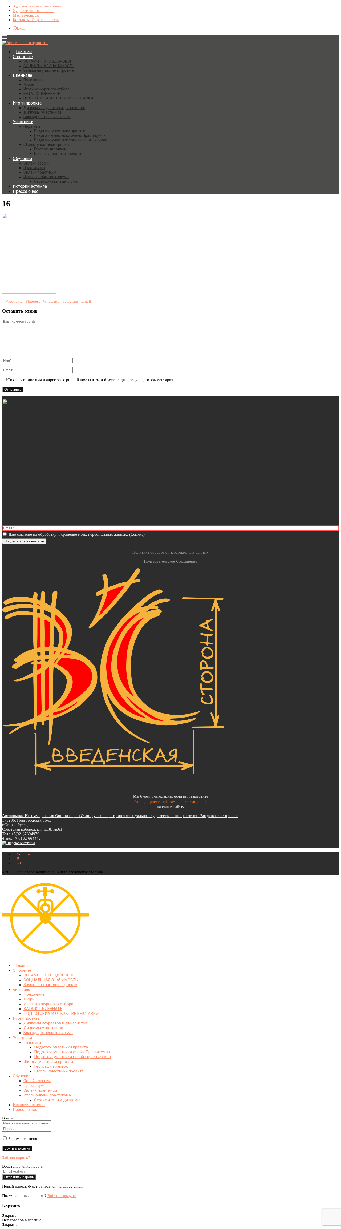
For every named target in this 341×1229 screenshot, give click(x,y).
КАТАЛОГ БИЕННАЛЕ (41, 93)
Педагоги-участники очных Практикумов (70, 135)
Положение (33, 80)
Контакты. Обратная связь (36, 20)
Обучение (22, 158)
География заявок (50, 149)
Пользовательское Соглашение (170, 561)
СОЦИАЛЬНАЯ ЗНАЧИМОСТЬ (48, 66)
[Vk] (12, 957)
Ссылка (137, 534)
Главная (24, 51)
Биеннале (22, 75)
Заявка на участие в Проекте (48, 70)
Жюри (28, 84)
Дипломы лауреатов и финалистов (54, 108)
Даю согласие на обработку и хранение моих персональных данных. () (76, 534)
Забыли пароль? (16, 1157)
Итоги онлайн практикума (46, 177)
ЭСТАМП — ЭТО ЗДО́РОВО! (47, 61)
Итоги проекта (27, 103)
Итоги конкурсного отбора (46, 89)
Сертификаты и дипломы (56, 181)
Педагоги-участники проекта (59, 131)
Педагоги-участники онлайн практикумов (70, 140)
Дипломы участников (42, 112)
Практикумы (34, 168)
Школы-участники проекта (46, 144)
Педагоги (31, 126)
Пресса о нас (25, 191)
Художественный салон (33, 11)
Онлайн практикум (39, 172)
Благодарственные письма (47, 117)
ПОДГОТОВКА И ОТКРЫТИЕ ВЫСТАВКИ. (58, 98)
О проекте (23, 56)
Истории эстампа (30, 186)
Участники (23, 121)
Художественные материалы (37, 6)
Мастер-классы (26, 15)
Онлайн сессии (36, 163)
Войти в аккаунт (61, 1196)
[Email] (8, 957)
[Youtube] (3, 957)
